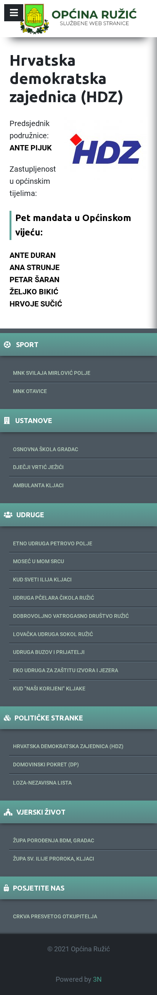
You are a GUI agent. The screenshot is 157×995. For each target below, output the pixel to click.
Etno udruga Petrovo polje (52, 543)
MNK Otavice (30, 391)
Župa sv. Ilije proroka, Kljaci (53, 859)
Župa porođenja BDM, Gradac (53, 840)
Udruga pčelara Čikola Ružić (53, 598)
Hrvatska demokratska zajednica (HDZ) (68, 746)
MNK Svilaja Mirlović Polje (51, 373)
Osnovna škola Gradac (45, 449)
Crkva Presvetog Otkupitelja (55, 916)
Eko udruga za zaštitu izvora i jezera (65, 670)
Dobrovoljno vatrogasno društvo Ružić (71, 616)
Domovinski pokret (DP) (46, 764)
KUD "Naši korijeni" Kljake (49, 688)
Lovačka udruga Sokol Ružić (53, 634)
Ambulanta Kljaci (38, 485)
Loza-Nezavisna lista (42, 783)
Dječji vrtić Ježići (38, 467)
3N (97, 979)
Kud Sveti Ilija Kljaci (42, 579)
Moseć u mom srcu (38, 561)
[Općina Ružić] (78, 18)
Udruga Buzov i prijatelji (49, 652)
